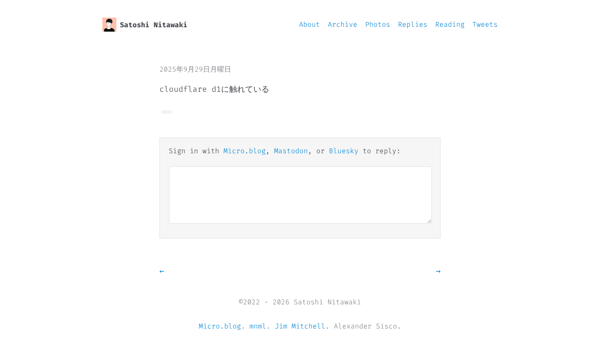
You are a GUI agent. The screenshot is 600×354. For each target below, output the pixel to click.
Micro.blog (245, 151)
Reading (450, 24)
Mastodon (291, 151)
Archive (342, 24)
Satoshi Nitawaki (154, 25)
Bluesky (343, 151)
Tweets (485, 24)
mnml (257, 326)
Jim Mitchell (300, 326)
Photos (377, 24)
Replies (412, 24)
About (309, 24)
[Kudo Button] (166, 112)
